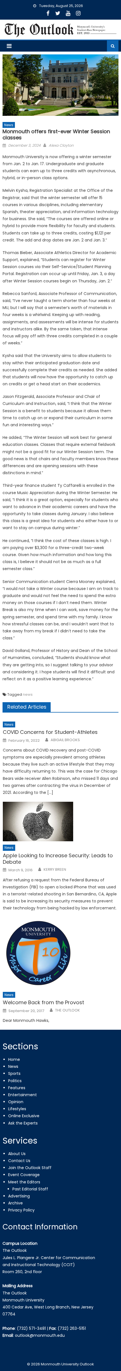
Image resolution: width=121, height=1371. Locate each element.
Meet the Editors (24, 1182)
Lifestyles (17, 1109)
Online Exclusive (23, 1116)
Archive (15, 1203)
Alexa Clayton (61, 145)
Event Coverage (24, 1175)
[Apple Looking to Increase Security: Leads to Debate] (60, 821)
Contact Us (19, 1160)
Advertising (19, 1196)
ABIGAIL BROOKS (65, 740)
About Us (17, 1153)
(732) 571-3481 (31, 1328)
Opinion (15, 1102)
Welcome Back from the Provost (43, 1002)
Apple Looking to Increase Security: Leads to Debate (58, 858)
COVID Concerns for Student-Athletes (50, 732)
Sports (14, 1073)
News (8, 125)
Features (16, 1088)
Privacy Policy (21, 1210)
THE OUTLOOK (67, 1010)
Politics (15, 1081)
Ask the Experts (23, 1123)
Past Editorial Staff (30, 1189)
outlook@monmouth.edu (40, 1335)
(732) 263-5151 (72, 1328)
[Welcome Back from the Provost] (60, 953)
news (28, 694)
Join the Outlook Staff (29, 1167)
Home (14, 1059)
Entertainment (22, 1095)
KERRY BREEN (55, 869)
